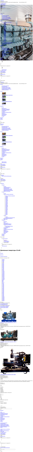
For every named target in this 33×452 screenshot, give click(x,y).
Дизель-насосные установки (6, 17)
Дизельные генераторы (5, 15)
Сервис (3, 41)
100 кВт (5, 26)
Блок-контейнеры (4, 16)
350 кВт (5, 35)
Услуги (1, 20)
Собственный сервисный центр (8, 42)
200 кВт (5, 31)
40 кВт (5, 36)
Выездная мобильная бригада (6, 43)
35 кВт (5, 34)
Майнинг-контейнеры (5, 19)
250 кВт (5, 33)
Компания (2, 45)
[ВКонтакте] (2, 67)
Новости (3, 53)
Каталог (1, 421)
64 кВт (5, 38)
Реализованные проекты (5, 49)
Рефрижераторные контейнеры (6, 18)
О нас (3, 107)
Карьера (1, 59)
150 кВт (5, 28)
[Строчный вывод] (0, 308)
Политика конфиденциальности (5, 447)
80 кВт (5, 40)
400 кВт (5, 24)
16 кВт (5, 29)
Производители (4, 114)
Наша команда (4, 113)
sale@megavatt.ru (4, 69)
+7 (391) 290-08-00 (3, 4)
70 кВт (5, 39)
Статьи (3, 56)
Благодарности (4, 108)
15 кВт (5, 27)
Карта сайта (4, 55)
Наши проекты (6, 50)
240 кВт (5, 32)
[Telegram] (2, 61)
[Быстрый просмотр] (0, 309)
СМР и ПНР (2, 431)
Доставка (3, 51)
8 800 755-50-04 (4, 3)
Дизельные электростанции (6, 87)
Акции (1, 58)
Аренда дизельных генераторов (7, 22)
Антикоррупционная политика (6, 52)
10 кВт (5, 25)
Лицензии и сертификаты (6, 48)
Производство (4, 110)
